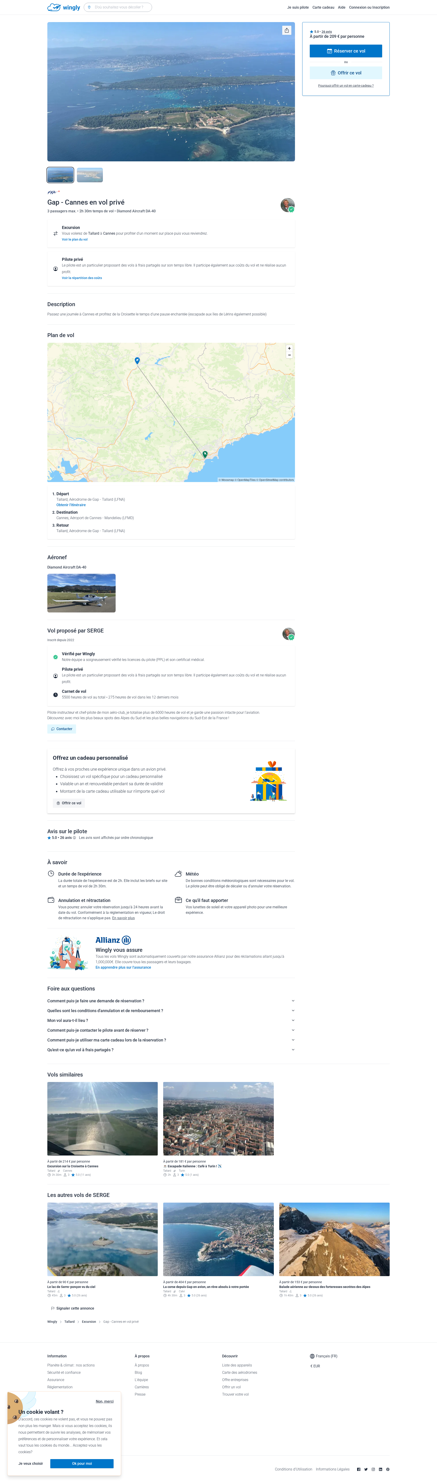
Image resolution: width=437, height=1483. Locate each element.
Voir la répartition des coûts (82, 278)
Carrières (142, 1387)
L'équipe (141, 1380)
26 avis (327, 31)
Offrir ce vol (71, 803)
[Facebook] (359, 1469)
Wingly (52, 1321)
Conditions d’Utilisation (293, 1469)
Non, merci (105, 1401)
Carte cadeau (323, 7)
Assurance (55, 1380)
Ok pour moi (82, 1463)
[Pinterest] (388, 1469)
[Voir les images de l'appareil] (81, 593)
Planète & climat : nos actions (71, 1365)
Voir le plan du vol (75, 239)
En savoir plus (123, 918)
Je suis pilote (298, 7)
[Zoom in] (289, 348)
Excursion (89, 1321)
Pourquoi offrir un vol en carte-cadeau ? (346, 85)
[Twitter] (366, 1469)
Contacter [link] (64, 729)
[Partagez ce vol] (286, 30)
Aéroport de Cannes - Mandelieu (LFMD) (102, 518)
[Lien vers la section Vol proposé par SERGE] (287, 211)
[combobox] (118, 7)
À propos (142, 1365)
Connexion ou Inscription (369, 7)
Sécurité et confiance (64, 1372)
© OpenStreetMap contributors (275, 480)
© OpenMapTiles (245, 480)
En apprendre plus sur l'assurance (123, 967)
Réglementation (60, 1387)
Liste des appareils (237, 1365)
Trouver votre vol (235, 1394)
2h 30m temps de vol (96, 211)
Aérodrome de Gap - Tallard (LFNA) (97, 499)
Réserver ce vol (349, 51)
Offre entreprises (235, 1380)
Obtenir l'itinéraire (71, 505)
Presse (140, 1394)
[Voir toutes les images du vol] (171, 91)
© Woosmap (226, 480)
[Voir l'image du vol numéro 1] (60, 175)
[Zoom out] (289, 355)
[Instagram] (373, 1469)
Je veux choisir (30, 1463)
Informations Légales (333, 1469)
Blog (138, 1372)
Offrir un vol (231, 1387)
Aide (342, 7)
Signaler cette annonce (75, 1308)
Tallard (69, 1321)
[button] (137, 361)
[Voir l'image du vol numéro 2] (90, 175)
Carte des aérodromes (239, 1372)
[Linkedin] (380, 1469)
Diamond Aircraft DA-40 (136, 211)
